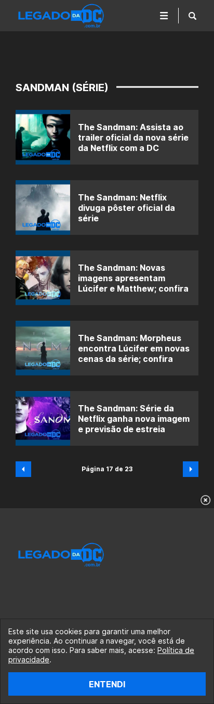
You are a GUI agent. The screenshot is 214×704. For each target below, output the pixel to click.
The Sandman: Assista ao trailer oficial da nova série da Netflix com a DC (133, 137)
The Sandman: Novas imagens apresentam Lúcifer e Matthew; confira (133, 278)
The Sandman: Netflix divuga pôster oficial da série (126, 207)
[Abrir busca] (192, 15)
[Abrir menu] (164, 15)
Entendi (107, 684)
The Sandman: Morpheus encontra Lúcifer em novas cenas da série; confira (134, 348)
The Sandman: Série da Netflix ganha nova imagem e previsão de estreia (134, 418)
